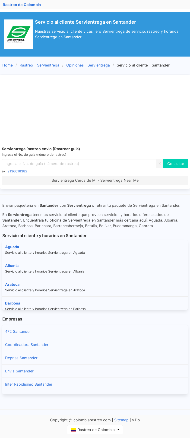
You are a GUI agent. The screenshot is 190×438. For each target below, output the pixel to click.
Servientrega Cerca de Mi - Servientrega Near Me (95, 180)
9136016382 (17, 171)
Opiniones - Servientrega (88, 65)
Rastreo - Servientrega (39, 65)
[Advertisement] (95, 111)
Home (7, 65)
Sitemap (121, 420)
